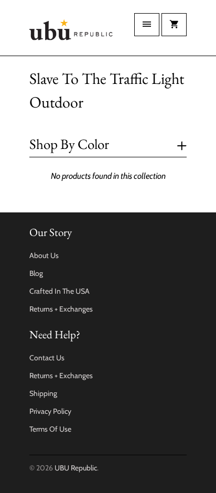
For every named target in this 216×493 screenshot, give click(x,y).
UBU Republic (76, 468)
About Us (44, 255)
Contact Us (46, 357)
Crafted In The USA (59, 291)
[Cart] (174, 24)
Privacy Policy (50, 411)
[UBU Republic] (71, 32)
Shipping (43, 393)
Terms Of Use (50, 429)
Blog (36, 273)
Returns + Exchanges (61, 309)
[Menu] (146, 24)
